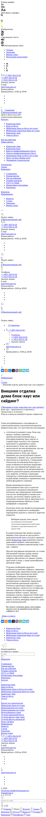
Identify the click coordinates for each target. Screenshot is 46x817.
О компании (11, 174)
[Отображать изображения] (2, 32)
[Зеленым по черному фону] (2, 27)
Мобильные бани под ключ (13, 705)
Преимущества (12, 176)
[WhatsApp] (20, 370)
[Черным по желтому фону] (2, 24)
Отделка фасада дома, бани (13, 717)
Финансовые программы (17, 185)
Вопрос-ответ (12, 205)
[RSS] (2, 375)
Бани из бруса (12, 126)
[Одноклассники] (6, 68)
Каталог (4, 680)
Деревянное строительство (18, 160)
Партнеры (10, 203)
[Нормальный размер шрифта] (2, 7)
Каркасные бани (13, 124)
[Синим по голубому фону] (2, 21)
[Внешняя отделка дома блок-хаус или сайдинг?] (22, 407)
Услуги (4, 698)
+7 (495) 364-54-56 (13, 75)
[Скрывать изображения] (2, 35)
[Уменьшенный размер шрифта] (2, 4)
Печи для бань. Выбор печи (18, 158)
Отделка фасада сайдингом (13, 719)
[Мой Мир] (9, 370)
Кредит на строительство (12, 703)
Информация (6, 724)
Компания (5, 659)
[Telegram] (27, 370)
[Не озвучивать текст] (2, 43)
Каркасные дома (13, 133)
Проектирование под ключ (12, 710)
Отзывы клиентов (14, 180)
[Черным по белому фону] (2, 16)
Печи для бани (7, 722)
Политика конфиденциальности (15, 790)
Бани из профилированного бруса (21, 151)
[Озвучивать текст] (2, 40)
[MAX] (7, 70)
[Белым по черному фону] (2, 18)
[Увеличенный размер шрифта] (3, 10)
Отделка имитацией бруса (12, 715)
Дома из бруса (12, 135)
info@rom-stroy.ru (8, 87)
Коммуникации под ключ (12, 708)
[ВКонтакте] (7, 63)
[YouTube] (7, 66)
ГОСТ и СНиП (12, 183)
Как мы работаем (13, 178)
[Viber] (16, 370)
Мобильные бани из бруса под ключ (22, 128)
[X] (13, 370)
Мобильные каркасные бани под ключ (23, 131)
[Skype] (24, 370)
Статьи (9, 201)
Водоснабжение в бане (11, 712)
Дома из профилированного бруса (21, 153)
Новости (10, 198)
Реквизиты (11, 187)
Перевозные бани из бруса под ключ (22, 156)
